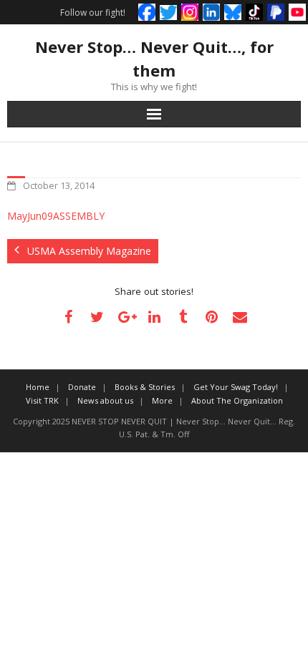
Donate (82, 386)
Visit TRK (42, 400)
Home (37, 386)
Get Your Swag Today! (235, 386)
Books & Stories (145, 386)
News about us (105, 400)
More (162, 400)
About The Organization (237, 400)
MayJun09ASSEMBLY (56, 216)
